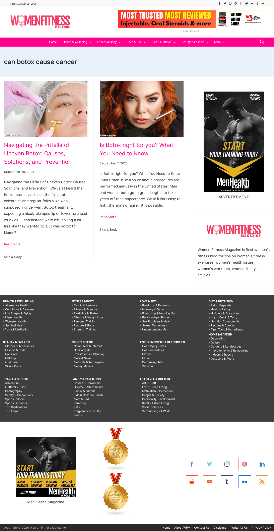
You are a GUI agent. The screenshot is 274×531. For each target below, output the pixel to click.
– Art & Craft (148, 383)
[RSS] (262, 481)
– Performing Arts (151, 362)
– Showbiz (146, 366)
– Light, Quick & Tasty (223, 317)
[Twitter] (225, 3)
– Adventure (11, 383)
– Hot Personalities (152, 350)
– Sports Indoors (13, 399)
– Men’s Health (12, 317)
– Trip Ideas (10, 411)
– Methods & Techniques (88, 362)
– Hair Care (10, 354)
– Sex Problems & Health (156, 321)
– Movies (145, 354)
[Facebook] (219, 3)
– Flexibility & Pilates (85, 313)
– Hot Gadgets (81, 350)
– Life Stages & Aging (17, 313)
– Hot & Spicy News (153, 346)
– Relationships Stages (154, 317)
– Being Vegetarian (221, 305)
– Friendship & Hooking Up (157, 313)
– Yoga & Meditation (16, 329)
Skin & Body (13, 257)
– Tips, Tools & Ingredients (226, 329)
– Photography (12, 391)
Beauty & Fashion (193, 42)
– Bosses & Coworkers (86, 383)
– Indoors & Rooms (221, 354)
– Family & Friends (83, 391)
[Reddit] (246, 3)
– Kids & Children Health (87, 395)
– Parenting (79, 403)
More (217, 42)
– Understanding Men (154, 329)
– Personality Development (157, 399)
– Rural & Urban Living (154, 403)
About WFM (182, 527)
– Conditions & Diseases (18, 309)
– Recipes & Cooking (222, 325)
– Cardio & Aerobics (84, 305)
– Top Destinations (15, 407)
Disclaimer (220, 527)
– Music (145, 358)
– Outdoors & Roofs (221, 358)
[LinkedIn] (241, 3)
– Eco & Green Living (153, 387)
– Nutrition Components (224, 321)
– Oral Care (10, 362)
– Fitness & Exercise (84, 309)
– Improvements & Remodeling (229, 350)
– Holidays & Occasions (224, 313)
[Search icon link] (261, 42)
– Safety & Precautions (18, 395)
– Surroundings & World (155, 411)
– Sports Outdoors (15, 403)
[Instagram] (230, 3)
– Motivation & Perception (157, 391)
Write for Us (239, 527)
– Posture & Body (83, 325)
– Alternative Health (15, 305)
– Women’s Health (14, 321)
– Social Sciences (151, 407)
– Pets (76, 407)
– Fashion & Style (14, 350)
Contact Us (201, 527)
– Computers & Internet (87, 346)
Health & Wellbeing (75, 42)
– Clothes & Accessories (18, 346)
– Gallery (214, 342)
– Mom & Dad (80, 399)
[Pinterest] (235, 3)
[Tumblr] (257, 3)
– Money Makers (82, 366)
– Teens (77, 415)
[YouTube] (252, 3)
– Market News (81, 358)
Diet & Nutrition (162, 42)
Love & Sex (134, 42)
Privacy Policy (261, 527)
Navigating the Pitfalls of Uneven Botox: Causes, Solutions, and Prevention (38, 153)
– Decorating (217, 338)
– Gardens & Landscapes (225, 346)
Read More (12, 244)
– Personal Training (84, 321)
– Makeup (9, 358)
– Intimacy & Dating (152, 309)
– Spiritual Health (14, 325)
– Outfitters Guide (14, 387)
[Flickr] (263, 3)
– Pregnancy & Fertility (86, 411)
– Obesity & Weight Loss (87, 317)
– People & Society (152, 395)
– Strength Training (84, 329)
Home (53, 42)
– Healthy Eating (219, 309)
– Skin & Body (12, 366)
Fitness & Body (107, 42)
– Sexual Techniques (153, 325)
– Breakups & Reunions (155, 305)
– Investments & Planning (88, 354)
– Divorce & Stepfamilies (87, 387)
